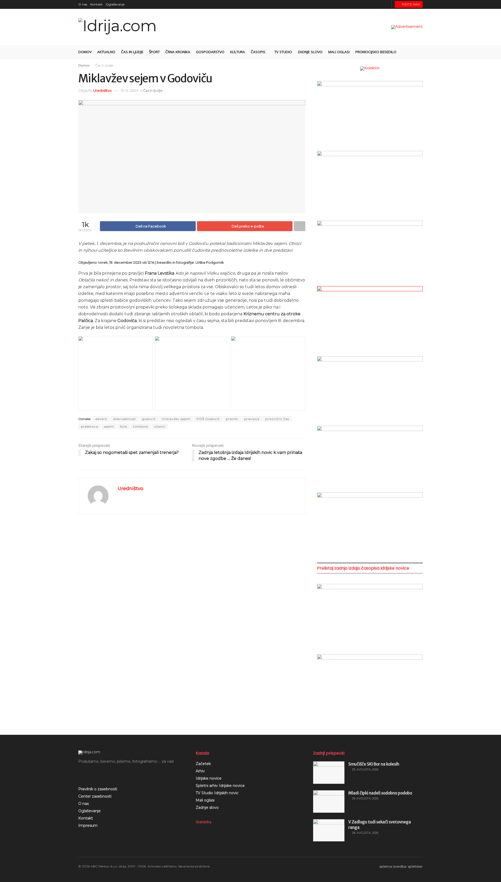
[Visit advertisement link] (407, 27)
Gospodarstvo (210, 52)
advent (101, 419)
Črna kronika (177, 52)
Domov (85, 52)
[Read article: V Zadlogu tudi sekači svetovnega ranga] (328, 830)
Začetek (203, 763)
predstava (89, 426)
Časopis (258, 52)
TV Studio (283, 52)
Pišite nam (410, 4)
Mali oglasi (339, 52)
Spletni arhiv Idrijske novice (220, 785)
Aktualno (106, 52)
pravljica (251, 419)
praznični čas (277, 419)
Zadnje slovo (310, 52)
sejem (109, 426)
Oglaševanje (115, 4)
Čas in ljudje (132, 52)
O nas (82, 4)
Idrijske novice (209, 778)
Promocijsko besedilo (375, 52)
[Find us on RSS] (386, 4)
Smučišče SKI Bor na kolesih (373, 764)
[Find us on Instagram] (373, 4)
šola (123, 426)
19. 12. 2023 (129, 90)
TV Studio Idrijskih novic (217, 793)
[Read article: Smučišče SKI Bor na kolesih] (328, 772)
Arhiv (200, 771)
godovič (149, 419)
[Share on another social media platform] (299, 226)
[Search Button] (421, 51)
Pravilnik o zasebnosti (97, 789)
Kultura (237, 52)
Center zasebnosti (94, 796)
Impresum (88, 825)
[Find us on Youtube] (380, 4)
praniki (232, 419)
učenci (159, 426)
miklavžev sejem (176, 419)
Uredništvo (102, 90)
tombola (140, 426)
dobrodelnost (124, 419)
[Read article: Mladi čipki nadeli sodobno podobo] (328, 801)
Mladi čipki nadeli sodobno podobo (380, 793)
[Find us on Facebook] (367, 4)
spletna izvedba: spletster (401, 866)
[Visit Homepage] (117, 27)
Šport (154, 52)
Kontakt (96, 4)
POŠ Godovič (208, 419)
